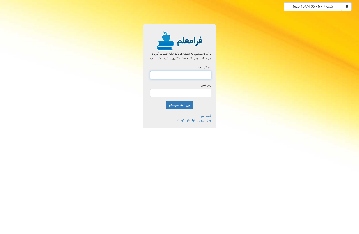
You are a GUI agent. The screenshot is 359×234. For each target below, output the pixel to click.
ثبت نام (206, 115)
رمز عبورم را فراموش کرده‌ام (194, 120)
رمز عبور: (205, 85)
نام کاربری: (204, 67)
